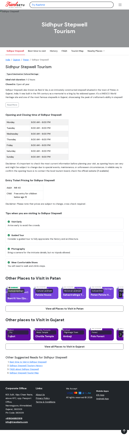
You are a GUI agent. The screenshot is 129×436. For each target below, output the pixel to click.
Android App (102, 398)
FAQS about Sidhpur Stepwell (24, 369)
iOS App (100, 395)
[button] (120, 294)
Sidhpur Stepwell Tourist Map (24, 372)
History (54, 51)
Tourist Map (77, 51)
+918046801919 (14, 418)
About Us (40, 394)
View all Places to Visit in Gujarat (64, 346)
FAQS (64, 51)
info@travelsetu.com (17, 422)
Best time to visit (37, 51)
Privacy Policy (43, 398)
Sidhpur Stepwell (15, 51)
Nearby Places (95, 51)
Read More (12, 104)
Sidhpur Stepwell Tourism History (26, 365)
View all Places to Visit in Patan (65, 308)
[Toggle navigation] (120, 4)
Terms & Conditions (45, 402)
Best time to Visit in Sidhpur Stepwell (28, 362)
